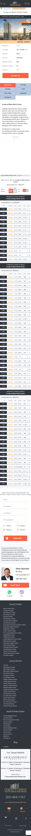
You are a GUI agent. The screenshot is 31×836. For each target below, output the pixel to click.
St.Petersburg (18, 762)
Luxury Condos (7, 722)
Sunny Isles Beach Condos (11, 653)
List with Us (6, 738)
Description (7, 85)
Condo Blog (6, 726)
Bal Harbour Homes (9, 667)
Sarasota (18, 764)
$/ (25, 205)
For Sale (23, 85)
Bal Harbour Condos (9, 612)
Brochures (8, 97)
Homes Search (7, 730)
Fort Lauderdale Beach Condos (12, 633)
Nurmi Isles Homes (9, 697)
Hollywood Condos (9, 637)
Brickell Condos (8, 616)
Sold (23, 89)
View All (5, 665)
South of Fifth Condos (9, 651)
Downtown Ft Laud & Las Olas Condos (14, 625)
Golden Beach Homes (9, 681)
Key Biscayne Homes (9, 693)
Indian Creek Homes (9, 691)
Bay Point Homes (8, 673)
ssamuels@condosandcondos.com (15, 802)
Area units (19, 190)
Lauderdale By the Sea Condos (12, 639)
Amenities (23, 93)
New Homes (7, 732)
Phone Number (8, 520)
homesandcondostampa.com (15, 777)
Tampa (10, 762)
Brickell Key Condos (9, 618)
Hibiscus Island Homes (10, 685)
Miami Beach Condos (9, 641)
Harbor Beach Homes (9, 683)
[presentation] (2, 30)
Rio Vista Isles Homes (10, 702)
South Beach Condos (9, 649)
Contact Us (15, 76)
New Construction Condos (11, 720)
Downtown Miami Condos (11, 627)
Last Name (7, 513)
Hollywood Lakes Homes (10, 689)
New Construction (8, 608)
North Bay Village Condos (10, 643)
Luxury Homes (7, 734)
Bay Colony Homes (9, 669)
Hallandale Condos (9, 635)
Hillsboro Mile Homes (9, 687)
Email (5, 500)
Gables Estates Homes (10, 679)
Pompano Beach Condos (10, 647)
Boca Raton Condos (9, 614)
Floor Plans (7, 93)
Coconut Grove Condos (10, 621)
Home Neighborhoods (10, 728)
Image (14, 188)
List (10, 188)
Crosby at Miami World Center (19, 8)
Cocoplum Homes (8, 675)
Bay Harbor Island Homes (11, 671)
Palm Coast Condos (9, 645)
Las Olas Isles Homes (9, 695)
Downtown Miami (7, 8)
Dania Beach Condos (9, 623)
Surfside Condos (8, 655)
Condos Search (8, 718)
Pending (7, 89)
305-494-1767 (21, 579)
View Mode (3, 190)
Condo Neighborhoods (10, 716)
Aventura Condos (8, 610)
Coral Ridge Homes (9, 677)
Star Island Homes (8, 704)
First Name (7, 506)
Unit (4, 205)
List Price (10, 205)
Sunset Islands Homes (10, 706)
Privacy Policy (22, 825)
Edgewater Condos (9, 629)
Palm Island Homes (9, 700)
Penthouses (7, 724)
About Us (6, 736)
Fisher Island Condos (9, 631)
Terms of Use (8, 825)
